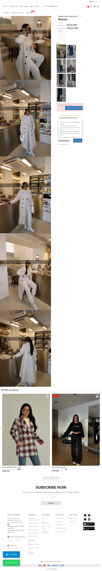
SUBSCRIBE (51, 503)
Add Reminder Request (73, 108)
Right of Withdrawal (45, 522)
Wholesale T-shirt (33, 544)
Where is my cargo (61, 528)
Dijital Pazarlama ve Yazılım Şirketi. (51, 561)
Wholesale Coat (33, 526)
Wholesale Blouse (33, 523)
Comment (78, 140)
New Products (73, 518)
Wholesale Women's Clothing (33, 519)
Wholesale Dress (33, 533)
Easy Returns (59, 525)
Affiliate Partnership (45, 532)
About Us (72, 521)
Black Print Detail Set (59, 467)
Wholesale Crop (33, 529)
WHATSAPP (12, 563)
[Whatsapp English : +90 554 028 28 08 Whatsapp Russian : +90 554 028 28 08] (16, 524)
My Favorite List (60, 531)
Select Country (51, 477)
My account (59, 518)
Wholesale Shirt (33, 536)
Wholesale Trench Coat (33, 548)
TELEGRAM (13, 554)
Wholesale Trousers (31, 553)
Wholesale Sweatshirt (31, 540)
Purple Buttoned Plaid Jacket (11, 467)
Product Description (68, 118)
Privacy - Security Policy (47, 527)
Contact (44, 518)
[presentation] (2, 427)
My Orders (59, 521)
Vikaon (55, 569)
